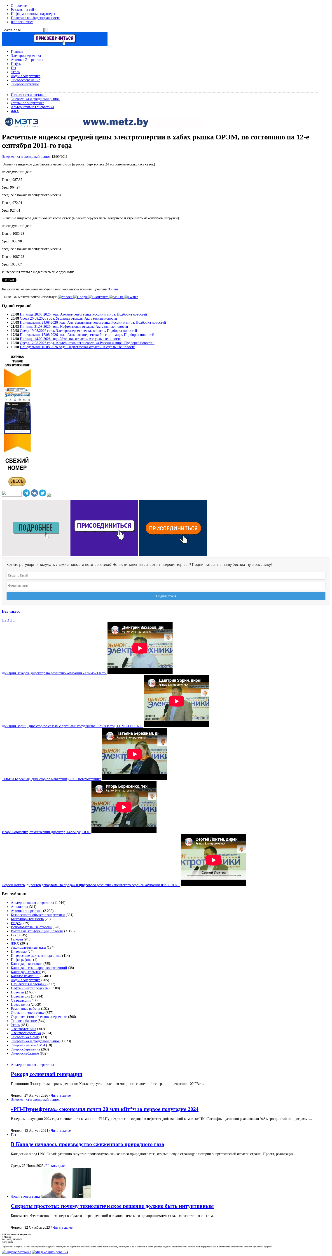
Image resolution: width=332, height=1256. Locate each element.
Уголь (15, 72)
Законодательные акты (28, 947)
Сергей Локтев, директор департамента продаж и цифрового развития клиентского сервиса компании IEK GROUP (91, 885)
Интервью (19, 951)
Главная (17, 51)
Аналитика (19, 907)
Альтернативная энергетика (32, 107)
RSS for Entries (22, 22)
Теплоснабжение (24, 1021)
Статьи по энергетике (27, 1012)
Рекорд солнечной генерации (46, 1074)
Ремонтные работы (25, 1008)
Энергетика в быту (25, 1037)
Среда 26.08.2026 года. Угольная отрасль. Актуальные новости (68, 318)
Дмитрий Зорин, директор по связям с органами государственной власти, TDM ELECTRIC (72, 726)
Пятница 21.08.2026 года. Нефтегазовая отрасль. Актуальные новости (74, 326)
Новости (17, 992)
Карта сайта (7, 1242)
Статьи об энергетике (27, 103)
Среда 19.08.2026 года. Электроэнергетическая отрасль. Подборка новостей (78, 331)
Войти (113, 289)
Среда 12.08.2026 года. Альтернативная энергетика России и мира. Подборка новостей (87, 343)
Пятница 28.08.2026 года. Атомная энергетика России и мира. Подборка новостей (83, 314)
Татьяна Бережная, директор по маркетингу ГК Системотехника (51, 779)
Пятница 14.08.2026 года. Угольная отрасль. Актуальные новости (70, 339)
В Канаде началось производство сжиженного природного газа (87, 1144)
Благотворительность (27, 919)
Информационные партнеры (33, 14)
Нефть (16, 64)
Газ (13, 68)
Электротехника (23, 1029)
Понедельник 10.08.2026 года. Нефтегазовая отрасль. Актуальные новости (77, 347)
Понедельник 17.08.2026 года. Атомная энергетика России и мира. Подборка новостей (87, 335)
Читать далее (61, 1095)
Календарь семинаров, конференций (39, 968)
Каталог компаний (25, 976)
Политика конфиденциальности (35, 18)
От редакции (21, 1000)
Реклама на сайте (24, 10)
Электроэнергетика (26, 55)
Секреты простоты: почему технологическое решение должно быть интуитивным (112, 1206)
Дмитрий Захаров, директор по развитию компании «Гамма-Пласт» (54, 673)
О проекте (19, 5)
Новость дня (20, 996)
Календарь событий (26, 972)
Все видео (11, 611)
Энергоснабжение (25, 84)
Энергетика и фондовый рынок (35, 99)
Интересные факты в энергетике (36, 955)
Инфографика (21, 960)
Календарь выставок (26, 964)
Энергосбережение (25, 80)
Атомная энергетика (26, 911)
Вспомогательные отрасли (31, 927)
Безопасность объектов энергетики (38, 915)
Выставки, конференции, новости (37, 931)
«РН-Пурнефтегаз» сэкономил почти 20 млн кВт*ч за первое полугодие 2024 (105, 1109)
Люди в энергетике (25, 76)
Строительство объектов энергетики (39, 1017)
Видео (16, 923)
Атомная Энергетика (27, 60)
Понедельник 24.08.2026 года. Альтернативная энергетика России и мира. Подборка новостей (93, 322)
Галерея (17, 939)
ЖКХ (15, 111)
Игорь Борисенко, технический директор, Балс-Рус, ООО (46, 832)
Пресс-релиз (20, 1004)
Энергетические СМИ (28, 1045)
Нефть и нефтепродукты (30, 988)
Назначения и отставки (29, 95)
